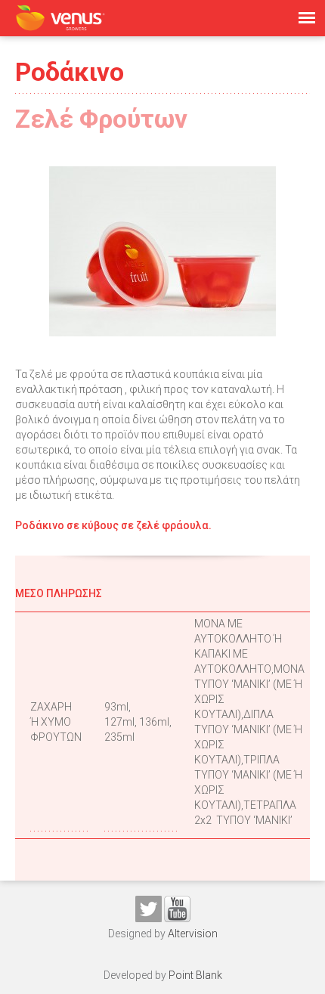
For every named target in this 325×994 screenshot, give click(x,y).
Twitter (148, 909)
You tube (177, 909)
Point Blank (195, 975)
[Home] (60, 18)
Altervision (193, 933)
